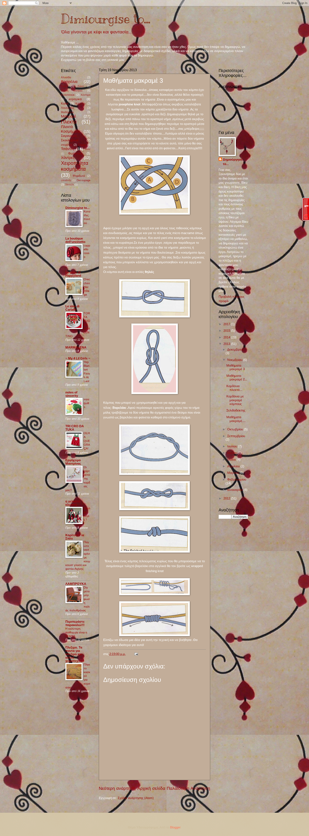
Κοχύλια (80, 103)
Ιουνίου (232, 453)
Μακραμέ (68, 116)
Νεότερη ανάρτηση (117, 788)
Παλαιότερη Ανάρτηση (188, 788)
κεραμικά (75, 99)
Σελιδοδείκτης (235, 410)
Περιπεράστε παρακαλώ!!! (75, 623)
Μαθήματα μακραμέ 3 (235, 367)
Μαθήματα (67, 112)
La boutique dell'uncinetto (75, 240)
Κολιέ (65, 103)
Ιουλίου (232, 446)
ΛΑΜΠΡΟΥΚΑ (75, 584)
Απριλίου (233, 466)
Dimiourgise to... (105, 19)
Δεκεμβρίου (235, 349)
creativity (66, 180)
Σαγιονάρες (69, 136)
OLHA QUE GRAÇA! (87, 440)
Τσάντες (67, 149)
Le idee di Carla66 (72, 308)
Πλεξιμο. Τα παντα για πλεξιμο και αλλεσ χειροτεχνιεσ (74, 654)
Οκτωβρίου (235, 429)
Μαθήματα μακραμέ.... (236, 419)
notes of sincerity (71, 394)
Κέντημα (85, 94)
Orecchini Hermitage (87, 287)
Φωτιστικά (75, 153)
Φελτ (87, 149)
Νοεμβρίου (235, 360)
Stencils (69, 184)
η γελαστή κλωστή (72, 503)
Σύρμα (82, 144)
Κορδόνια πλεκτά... (234, 388)
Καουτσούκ (68, 94)
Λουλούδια (67, 107)
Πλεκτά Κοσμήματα (70, 129)
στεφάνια (66, 144)
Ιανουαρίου (235, 489)
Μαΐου (232, 459)
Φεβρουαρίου (236, 479)
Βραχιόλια (69, 82)
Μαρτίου (233, 472)
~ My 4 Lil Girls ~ (77, 358)
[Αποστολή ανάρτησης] (135, 654)
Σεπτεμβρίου (236, 436)
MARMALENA (75, 347)
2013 (227, 344)
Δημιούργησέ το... (233, 162)
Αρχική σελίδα (151, 788)
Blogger (175, 827)
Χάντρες (68, 158)
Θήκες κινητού (71, 90)
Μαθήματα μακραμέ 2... (236, 377)
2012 (227, 498)
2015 (227, 330)
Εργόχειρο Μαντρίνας (73, 462)
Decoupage (83, 180)
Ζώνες (80, 86)
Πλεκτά (69, 121)
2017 (227, 324)
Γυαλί (64, 86)
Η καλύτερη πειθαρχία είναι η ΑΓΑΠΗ (76, 632)
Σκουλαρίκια (69, 140)
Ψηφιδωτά (79, 175)
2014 (227, 337)
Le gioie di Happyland (73, 274)
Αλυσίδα (66, 77)
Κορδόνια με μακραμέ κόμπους (235, 400)
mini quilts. (86, 403)
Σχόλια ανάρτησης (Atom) (136, 798)
